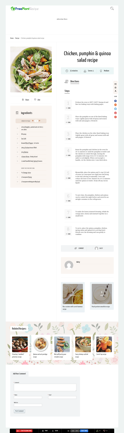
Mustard (37, 182)
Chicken (27, 148)
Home (12, 38)
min (77, 431)
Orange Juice (27, 173)
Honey (30, 177)
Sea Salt (23, 139)
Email (49, 395)
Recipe (17, 38)
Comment (81, 248)
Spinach (35, 161)
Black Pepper (29, 143)
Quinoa (26, 152)
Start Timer (84, 431)
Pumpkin (27, 127)
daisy (101, 248)
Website (16, 402)
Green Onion (25, 157)
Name (15, 395)
